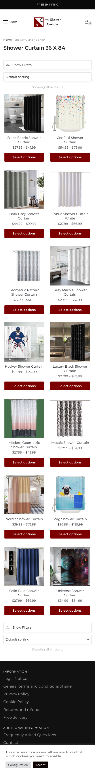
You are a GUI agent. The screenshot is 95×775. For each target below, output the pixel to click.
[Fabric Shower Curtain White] (70, 189)
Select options (24, 157)
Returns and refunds (22, 709)
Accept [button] (41, 765)
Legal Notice (15, 678)
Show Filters (22, 65)
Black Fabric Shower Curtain (24, 140)
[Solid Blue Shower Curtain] (24, 566)
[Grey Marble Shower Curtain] (70, 265)
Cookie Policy (16, 701)
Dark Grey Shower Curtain (24, 216)
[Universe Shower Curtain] (70, 566)
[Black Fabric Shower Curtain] (24, 113)
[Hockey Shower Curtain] (24, 342)
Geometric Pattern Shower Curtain (24, 292)
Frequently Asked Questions (29, 735)
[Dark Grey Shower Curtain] (24, 189)
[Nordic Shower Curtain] (24, 494)
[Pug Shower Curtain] (70, 494)
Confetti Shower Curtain (70, 140)
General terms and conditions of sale (37, 686)
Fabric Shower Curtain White (70, 216)
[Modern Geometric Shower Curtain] (24, 418)
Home (7, 39)
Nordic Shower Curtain (24, 519)
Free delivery (15, 717)
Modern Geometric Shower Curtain (24, 444)
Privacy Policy (16, 694)
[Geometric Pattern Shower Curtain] (24, 265)
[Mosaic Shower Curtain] (70, 418)
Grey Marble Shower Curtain (70, 292)
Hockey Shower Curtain (24, 366)
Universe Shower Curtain (70, 593)
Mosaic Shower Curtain (70, 442)
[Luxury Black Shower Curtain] (70, 342)
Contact (10, 742)
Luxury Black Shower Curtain (70, 368)
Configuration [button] (18, 765)
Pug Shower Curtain (70, 519)
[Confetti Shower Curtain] (70, 113)
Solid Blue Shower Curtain (24, 593)
